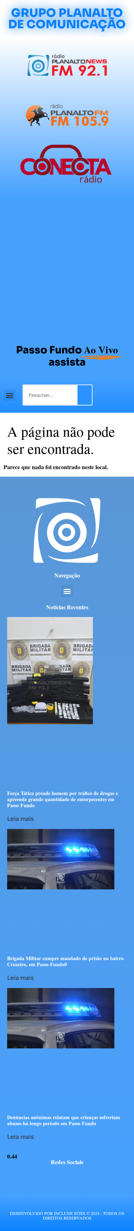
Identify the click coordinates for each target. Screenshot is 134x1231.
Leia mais (20, 819)
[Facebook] (47, 1176)
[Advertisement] (67, 267)
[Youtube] (73, 1176)
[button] (9, 395)
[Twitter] (60, 1176)
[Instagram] (87, 1176)
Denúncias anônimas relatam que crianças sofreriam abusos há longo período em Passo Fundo (63, 1120)
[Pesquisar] (85, 395)
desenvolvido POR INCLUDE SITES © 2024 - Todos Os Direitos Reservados (67, 1215)
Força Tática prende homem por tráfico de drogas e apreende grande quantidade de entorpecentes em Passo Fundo (62, 799)
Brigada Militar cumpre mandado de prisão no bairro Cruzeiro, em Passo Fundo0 (65, 961)
